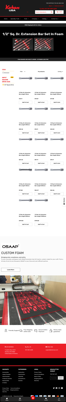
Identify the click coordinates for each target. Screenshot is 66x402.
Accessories (5, 372)
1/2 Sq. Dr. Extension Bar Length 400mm (56, 123)
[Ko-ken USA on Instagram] (59, 388)
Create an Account (59, 5)
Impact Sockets (6, 374)
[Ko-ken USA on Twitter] (54, 388)
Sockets (20, 380)
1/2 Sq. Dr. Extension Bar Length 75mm (25, 93)
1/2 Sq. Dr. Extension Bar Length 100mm (56, 93)
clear (12, 77)
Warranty (36, 380)
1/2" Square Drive (9, 85)
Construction (21, 374)
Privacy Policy (38, 372)
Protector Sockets (7, 378)
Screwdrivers (21, 378)
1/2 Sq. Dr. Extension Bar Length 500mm (40, 184)
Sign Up (61, 377)
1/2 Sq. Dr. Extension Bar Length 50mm (40, 123)
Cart (60, 12)
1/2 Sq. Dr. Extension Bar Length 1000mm (40, 215)
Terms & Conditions (39, 374)
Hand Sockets (6, 376)
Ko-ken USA (9, 396)
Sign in (50, 5)
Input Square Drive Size (6, 79)
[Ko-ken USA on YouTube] (62, 388)
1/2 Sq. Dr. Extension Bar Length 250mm (56, 184)
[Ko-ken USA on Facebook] (56, 388)
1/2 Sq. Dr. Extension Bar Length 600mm (40, 154)
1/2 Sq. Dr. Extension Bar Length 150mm (40, 93)
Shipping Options (38, 378)
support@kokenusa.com (52, 350)
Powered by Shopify (18, 396)
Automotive (21, 372)
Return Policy (37, 376)
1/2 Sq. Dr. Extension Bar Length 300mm (25, 123)
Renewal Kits (5, 380)
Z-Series (4, 382)
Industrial (20, 376)
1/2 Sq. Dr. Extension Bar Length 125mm (25, 184)
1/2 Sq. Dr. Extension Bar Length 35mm (56, 154)
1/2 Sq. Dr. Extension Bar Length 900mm (25, 215)
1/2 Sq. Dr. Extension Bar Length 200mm (25, 154)
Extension (6, 72)
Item (4, 69)
